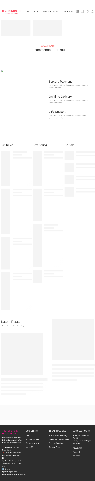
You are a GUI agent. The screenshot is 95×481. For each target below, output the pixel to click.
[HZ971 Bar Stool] (37, 245)
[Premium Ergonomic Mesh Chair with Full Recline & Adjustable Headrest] (69, 155)
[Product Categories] (77, 11)
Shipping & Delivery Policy (59, 439)
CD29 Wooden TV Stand (23, 273)
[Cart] (82, 11)
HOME (27, 11)
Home (28, 436)
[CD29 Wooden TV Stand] (5, 291)
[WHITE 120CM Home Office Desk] (37, 168)
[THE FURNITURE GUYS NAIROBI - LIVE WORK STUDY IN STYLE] (11, 11)
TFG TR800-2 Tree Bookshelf (56, 190)
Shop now (40, 33)
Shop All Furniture (32, 439)
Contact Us (30, 447)
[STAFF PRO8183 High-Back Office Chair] (5, 253)
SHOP (35, 11)
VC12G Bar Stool (20, 152)
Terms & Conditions (56, 443)
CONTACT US (67, 11)
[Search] (92, 11)
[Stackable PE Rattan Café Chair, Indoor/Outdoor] (69, 192)
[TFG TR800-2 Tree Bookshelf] (37, 204)
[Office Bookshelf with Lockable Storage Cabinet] (69, 180)
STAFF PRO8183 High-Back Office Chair (30, 238)
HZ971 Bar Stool (51, 225)
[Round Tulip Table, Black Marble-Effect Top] (69, 167)
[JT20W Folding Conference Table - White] (37, 276)
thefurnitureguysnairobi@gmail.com (14, 474)
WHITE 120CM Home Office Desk (58, 152)
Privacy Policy (54, 447)
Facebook (76, 452)
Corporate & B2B (32, 443)
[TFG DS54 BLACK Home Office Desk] (5, 211)
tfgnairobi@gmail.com (9, 472)
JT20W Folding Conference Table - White (61, 271)
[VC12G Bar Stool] (5, 168)
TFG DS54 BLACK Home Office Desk (28, 190)
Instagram (76, 455)
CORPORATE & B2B (50, 11)
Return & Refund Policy (58, 436)
